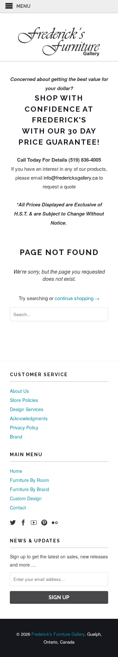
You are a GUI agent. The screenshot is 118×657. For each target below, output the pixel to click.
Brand (16, 436)
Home (16, 471)
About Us (19, 391)
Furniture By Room (29, 480)
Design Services (26, 409)
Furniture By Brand (29, 489)
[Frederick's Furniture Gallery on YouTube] (34, 522)
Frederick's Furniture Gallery (58, 634)
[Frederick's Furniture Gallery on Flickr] (55, 522)
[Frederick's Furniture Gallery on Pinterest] (44, 522)
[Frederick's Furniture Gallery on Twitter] (13, 522)
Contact (18, 507)
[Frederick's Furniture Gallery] (59, 41)
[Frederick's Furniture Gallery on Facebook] (23, 522)
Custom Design (26, 498)
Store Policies (24, 400)
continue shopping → (77, 298)
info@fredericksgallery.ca (71, 177)
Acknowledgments (29, 418)
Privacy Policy (24, 427)
